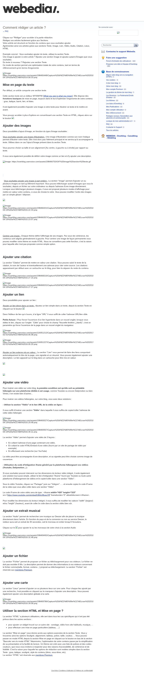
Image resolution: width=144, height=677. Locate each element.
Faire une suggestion (116, 58)
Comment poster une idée (14, 17)
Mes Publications (112, 107)
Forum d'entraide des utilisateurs (118, 61)
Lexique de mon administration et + (119, 121)
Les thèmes (110, 101)
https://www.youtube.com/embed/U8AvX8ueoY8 (28, 495)
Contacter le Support (114, 127)
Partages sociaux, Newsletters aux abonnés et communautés (119, 117)
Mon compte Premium (114, 89)
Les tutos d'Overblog (114, 104)
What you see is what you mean (58, 96)
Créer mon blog (112, 83)
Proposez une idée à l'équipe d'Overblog (121, 64)
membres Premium (23, 570)
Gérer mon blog (112, 86)
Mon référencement (113, 113)
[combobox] (118, 45)
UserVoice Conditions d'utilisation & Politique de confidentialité (72, 670)
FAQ (33, 17)
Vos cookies (111, 80)
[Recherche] (136, 45)
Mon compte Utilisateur (115, 110)
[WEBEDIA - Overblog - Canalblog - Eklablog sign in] (118, 33)
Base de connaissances (51, 17)
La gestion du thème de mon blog (119, 92)
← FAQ (5, 31)
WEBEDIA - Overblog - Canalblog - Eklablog (122, 137)
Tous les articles (112, 130)
